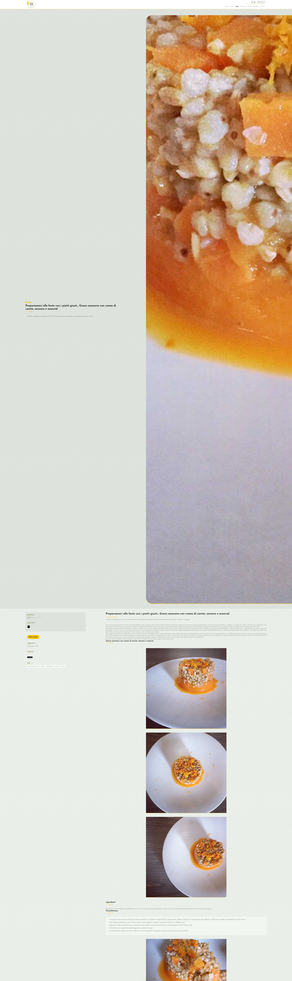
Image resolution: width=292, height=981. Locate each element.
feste (63, 666)
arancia (57, 666)
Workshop (256, 6)
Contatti (262, 6)
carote (42, 666)
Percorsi (249, 6)
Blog (237, 6)
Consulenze (243, 6)
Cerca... (262, 2)
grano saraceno (33, 666)
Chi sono (232, 6)
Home (226, 6)
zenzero (49, 666)
